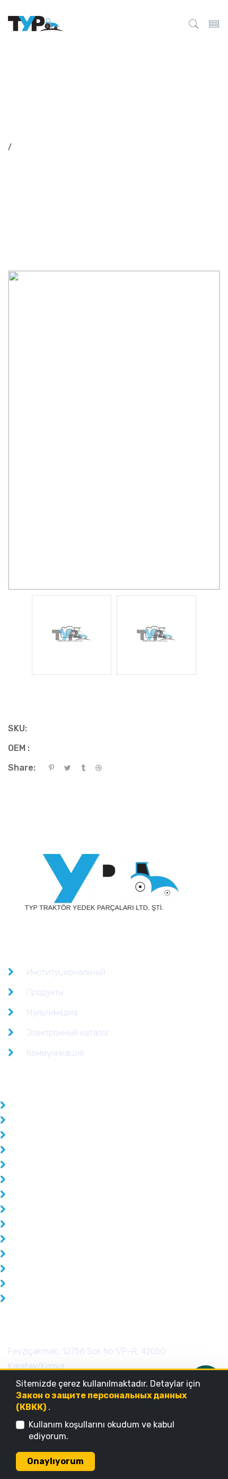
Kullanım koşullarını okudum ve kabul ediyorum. (101, 1430)
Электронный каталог (68, 1033)
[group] (71, 635)
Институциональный (66, 972)
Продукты (45, 992)
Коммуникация (55, 1053)
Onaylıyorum (55, 1461)
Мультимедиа (52, 1012)
